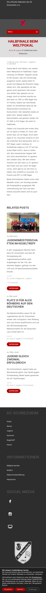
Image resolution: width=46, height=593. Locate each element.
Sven (25, 62)
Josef (11, 278)
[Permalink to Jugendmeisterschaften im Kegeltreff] (23, 232)
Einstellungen (37, 577)
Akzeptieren (8, 589)
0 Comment (11, 64)
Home (11, 50)
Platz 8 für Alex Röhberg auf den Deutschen (19, 303)
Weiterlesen (13, 288)
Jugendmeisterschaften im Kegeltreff (22, 242)
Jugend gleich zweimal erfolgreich (18, 359)
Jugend (18, 50)
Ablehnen (20, 589)
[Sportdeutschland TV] (10, 527)
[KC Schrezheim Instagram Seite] (10, 514)
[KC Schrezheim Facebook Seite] (10, 501)
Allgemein (20, 278)
